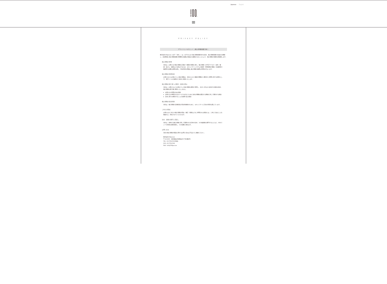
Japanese (233, 4)
